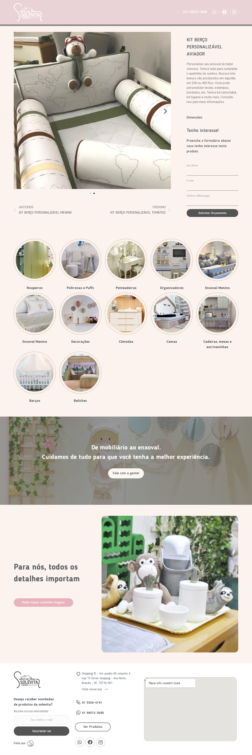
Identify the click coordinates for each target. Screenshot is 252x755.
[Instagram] (234, 12)
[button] (90, 193)
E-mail (190, 180)
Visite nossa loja (92, 689)
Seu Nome (192, 165)
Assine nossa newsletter (31, 711)
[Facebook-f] (224, 12)
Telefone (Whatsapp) (198, 196)
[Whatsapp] (214, 12)
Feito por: (20, 743)
